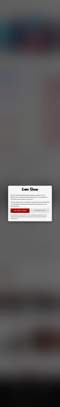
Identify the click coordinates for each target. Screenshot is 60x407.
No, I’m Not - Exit (40, 210)
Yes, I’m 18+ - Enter (20, 210)
